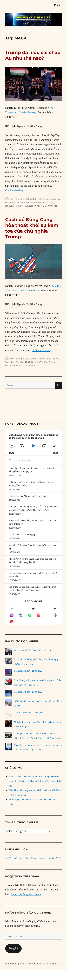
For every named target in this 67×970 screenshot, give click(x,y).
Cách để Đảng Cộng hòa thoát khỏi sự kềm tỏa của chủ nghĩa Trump (31, 228)
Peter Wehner (12, 365)
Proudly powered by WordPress (44, 963)
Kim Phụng (16, 199)
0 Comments (50, 205)
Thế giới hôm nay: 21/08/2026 (28, 671)
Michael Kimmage (43, 202)
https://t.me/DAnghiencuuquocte (26, 894)
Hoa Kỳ (9, 202)
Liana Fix (20, 202)
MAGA (29, 202)
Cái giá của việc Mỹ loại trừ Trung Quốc (27, 496)
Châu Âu (55, 199)
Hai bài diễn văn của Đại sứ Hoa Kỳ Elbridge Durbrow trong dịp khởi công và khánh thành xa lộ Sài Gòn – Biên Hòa (34, 781)
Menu (56, 5)
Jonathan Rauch (14, 362)
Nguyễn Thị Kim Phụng (17, 205)
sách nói (35, 205)
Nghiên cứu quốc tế (15, 963)
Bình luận (44, 199)
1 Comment (29, 365)
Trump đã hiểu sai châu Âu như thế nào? (32, 55)
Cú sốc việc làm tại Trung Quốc (23, 534)
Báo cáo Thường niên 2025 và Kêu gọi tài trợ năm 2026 (34, 858)
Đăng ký (13, 948)
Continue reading (14, 190)
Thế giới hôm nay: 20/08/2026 (28, 692)
